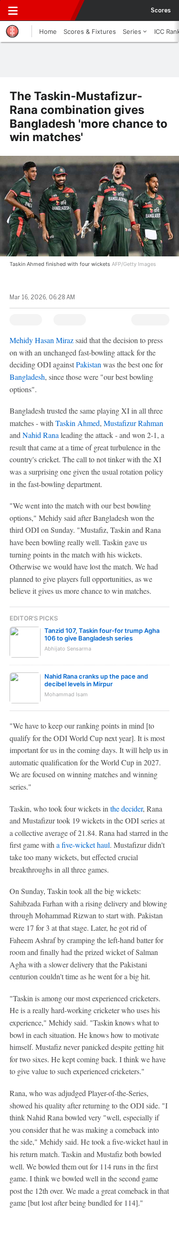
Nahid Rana (40, 435)
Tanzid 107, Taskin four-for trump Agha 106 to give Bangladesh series (101, 634)
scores (161, 10)
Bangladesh (27, 377)
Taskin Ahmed (77, 423)
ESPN (51, 10)
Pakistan (88, 364)
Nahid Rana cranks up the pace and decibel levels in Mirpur (96, 680)
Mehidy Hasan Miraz (42, 340)
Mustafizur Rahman (133, 423)
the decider (126, 808)
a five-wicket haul (83, 845)
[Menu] (13, 10)
